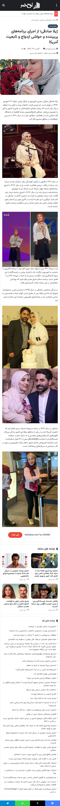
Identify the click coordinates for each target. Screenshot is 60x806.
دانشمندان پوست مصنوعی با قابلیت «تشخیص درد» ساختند (32, 630)
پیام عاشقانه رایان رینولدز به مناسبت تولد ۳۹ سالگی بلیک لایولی (29, 13)
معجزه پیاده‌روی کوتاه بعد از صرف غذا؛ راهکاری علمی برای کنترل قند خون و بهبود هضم (46, 573)
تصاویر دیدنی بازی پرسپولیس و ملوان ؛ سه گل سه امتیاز (34, 709)
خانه (54, 20)
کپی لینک (15, 534)
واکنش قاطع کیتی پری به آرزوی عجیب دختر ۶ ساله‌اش (35, 754)
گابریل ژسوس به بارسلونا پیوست (43, 694)
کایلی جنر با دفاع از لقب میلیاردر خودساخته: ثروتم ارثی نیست (32, 758)
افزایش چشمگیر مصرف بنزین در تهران (41, 714)
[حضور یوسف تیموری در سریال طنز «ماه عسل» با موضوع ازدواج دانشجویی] (15, 560)
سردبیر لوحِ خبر (50, 49)
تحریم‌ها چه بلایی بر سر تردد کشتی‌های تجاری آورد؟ (36, 669)
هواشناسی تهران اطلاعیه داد (45, 673)
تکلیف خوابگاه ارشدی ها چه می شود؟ (41, 678)
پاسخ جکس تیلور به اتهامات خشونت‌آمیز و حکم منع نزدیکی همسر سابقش (16, 604)
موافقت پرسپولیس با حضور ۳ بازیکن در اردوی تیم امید (34, 635)
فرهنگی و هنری (45, 20)
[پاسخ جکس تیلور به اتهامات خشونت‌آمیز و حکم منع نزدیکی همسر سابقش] (15, 591)
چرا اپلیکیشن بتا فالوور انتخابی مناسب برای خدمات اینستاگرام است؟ (29, 777)
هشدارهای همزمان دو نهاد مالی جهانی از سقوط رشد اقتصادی (32, 639)
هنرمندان (34, 20)
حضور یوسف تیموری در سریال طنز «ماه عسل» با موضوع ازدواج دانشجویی (16, 573)
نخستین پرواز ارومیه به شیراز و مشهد (41, 665)
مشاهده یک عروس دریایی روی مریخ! (41, 689)
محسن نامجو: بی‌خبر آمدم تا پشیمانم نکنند (39, 661)
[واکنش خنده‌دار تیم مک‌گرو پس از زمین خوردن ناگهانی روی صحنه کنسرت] (44, 591)
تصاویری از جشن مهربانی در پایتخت (42, 626)
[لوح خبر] (30, 5)
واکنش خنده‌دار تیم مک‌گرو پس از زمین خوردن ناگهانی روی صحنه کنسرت (44, 604)
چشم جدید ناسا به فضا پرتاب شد (43, 698)
